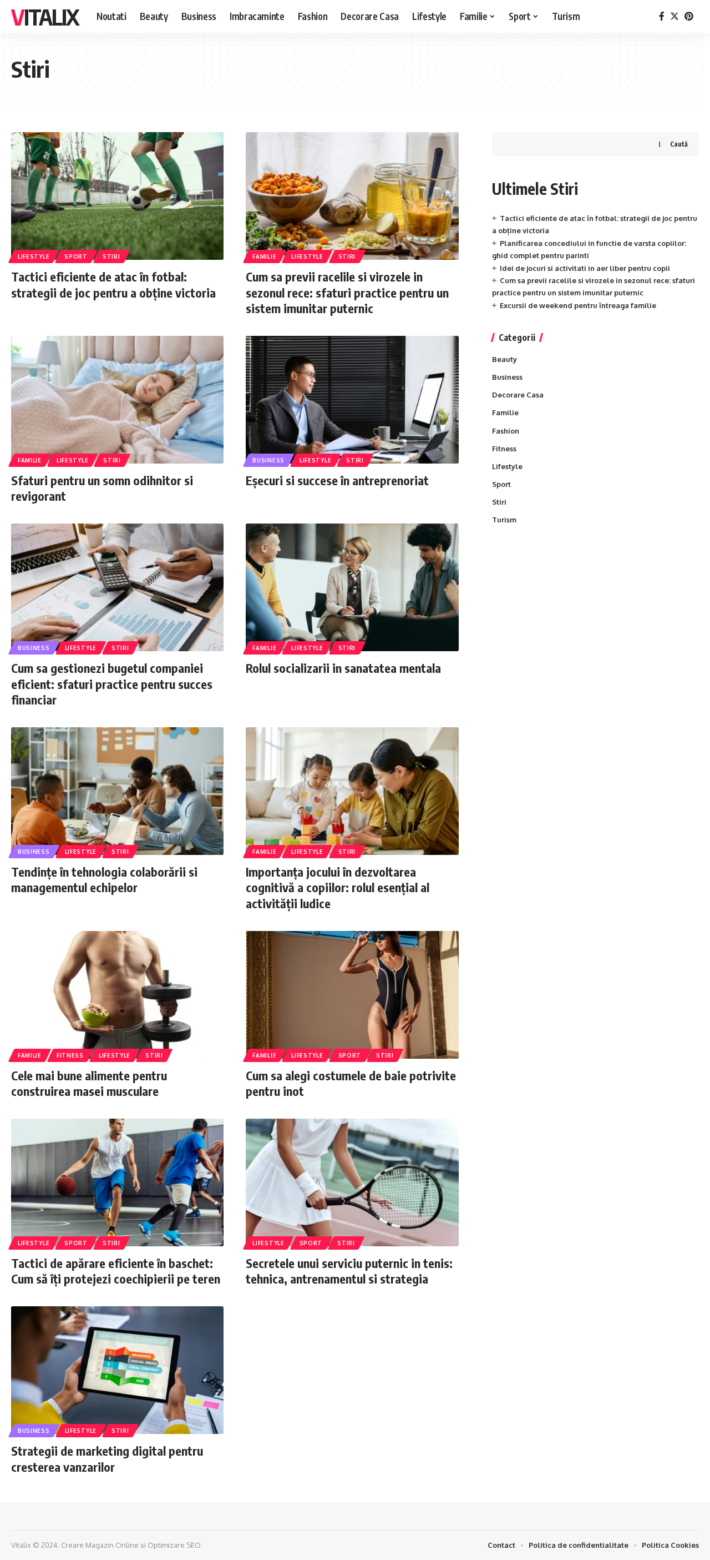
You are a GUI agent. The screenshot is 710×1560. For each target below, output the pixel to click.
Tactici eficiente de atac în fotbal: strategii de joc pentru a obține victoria (113, 284)
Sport (76, 256)
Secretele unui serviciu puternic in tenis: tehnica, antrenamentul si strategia (349, 1271)
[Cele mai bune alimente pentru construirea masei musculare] (117, 995)
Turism (504, 519)
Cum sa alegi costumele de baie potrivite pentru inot (351, 1083)
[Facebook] (661, 16)
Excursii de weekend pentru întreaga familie (578, 305)
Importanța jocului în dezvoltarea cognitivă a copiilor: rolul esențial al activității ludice (337, 887)
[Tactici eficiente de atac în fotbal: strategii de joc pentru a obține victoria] (117, 196)
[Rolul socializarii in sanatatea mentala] (352, 587)
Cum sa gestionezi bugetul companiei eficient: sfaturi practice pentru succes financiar (111, 683)
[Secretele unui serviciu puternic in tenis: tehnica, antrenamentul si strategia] (352, 1182)
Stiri (111, 256)
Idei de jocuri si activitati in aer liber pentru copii (585, 268)
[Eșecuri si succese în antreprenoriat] (352, 400)
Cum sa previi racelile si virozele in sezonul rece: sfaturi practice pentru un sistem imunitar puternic (347, 292)
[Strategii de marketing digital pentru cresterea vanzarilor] (117, 1370)
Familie (264, 256)
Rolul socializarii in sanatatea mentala (343, 668)
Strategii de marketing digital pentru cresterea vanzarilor (107, 1459)
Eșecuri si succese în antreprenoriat (337, 480)
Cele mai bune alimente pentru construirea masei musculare (89, 1083)
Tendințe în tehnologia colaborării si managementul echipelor (104, 879)
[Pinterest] (689, 16)
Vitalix (45, 16)
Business (268, 460)
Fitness (70, 1055)
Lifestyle (33, 256)
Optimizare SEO (174, 1545)
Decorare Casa (518, 394)
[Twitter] (674, 16)
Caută (679, 144)
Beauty (504, 359)
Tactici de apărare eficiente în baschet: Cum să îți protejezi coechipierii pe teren (115, 1271)
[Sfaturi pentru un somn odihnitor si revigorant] (117, 400)
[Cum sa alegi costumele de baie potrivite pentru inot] (352, 995)
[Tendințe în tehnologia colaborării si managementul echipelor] (117, 791)
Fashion (505, 430)
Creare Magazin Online (100, 1545)
